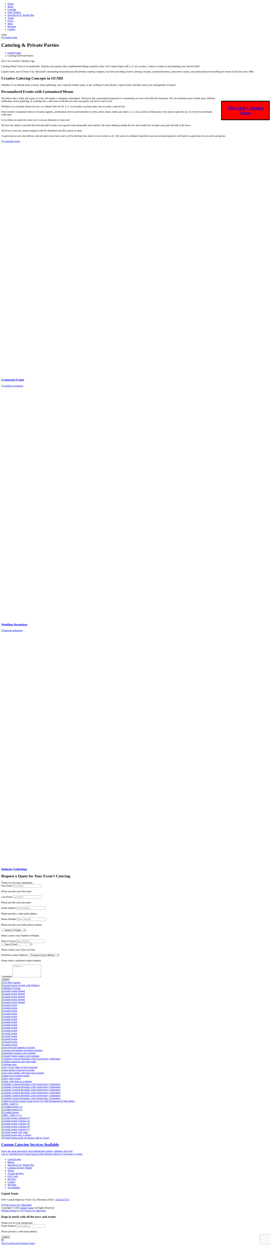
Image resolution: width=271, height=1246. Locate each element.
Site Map (12, 1184)
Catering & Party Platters (20, 1167)
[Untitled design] (135, 1112)
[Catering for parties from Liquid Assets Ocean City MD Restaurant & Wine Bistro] (135, 1075)
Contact (11, 29)
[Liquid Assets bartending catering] (135, 1053)
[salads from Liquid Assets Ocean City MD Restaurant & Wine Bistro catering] (135, 1061)
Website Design (9, 1210)
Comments (6, 976)
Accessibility (14, 1187)
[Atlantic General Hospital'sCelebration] (135, 1078)
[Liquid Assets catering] (135, 1050)
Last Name (6, 897)
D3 (22, 1210)
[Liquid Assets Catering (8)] (135, 1132)
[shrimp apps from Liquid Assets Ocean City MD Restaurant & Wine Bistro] (135, 1064)
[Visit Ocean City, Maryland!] (16, 1205)
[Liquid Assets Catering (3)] (135, 1118)
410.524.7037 (62, 1199)
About (11, 18)
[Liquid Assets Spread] (135, 991)
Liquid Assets (14, 52)
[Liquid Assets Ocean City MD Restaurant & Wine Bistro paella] (135, 1070)
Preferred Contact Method (14, 955)
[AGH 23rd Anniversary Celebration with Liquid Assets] (135, 1081)
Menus (11, 1162)
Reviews (12, 26)
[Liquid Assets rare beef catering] (135, 1047)
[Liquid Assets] (9, 37)
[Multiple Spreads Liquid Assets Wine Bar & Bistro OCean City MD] (135, 988)
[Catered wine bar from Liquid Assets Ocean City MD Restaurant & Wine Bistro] (135, 1101)
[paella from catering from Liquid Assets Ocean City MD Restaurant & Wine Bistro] (135, 1073)
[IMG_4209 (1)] (135, 1104)
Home (11, 4)
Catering (12, 9)
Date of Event (8, 941)
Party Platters (14, 12)
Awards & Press (16, 1173)
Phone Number (8, 919)
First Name (6, 885)
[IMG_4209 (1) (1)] (135, 1115)
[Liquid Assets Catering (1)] (135, 1135)
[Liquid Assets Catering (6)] (135, 1126)
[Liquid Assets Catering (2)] (135, 1137)
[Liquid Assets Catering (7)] (135, 1129)
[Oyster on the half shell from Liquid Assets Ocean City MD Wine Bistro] (135, 985)
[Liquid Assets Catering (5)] (135, 1123)
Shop (10, 23)
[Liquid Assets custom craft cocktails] (135, 1056)
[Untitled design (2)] (135, 1109)
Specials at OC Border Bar (21, 15)
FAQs (10, 20)
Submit (6, 979)
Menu (10, 6)
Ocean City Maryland (35, 1210)
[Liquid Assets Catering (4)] (135, 1121)
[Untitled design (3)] (135, 1106)
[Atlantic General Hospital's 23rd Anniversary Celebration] (135, 1058)
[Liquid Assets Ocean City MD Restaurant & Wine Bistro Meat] (135, 1067)
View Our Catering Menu (245, 110)
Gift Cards (13, 1176)
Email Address (8, 908)
